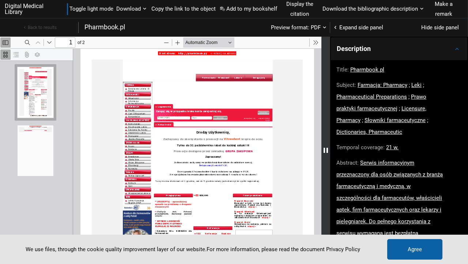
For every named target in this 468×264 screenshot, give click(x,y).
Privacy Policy (343, 249)
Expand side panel (361, 27)
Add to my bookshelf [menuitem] (251, 9)
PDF (316, 27)
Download (128, 9)
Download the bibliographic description (370, 9)
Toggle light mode (91, 9)
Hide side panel (440, 27)
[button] (399, 48)
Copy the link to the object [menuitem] (183, 9)
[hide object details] (325, 150)
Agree (415, 249)
